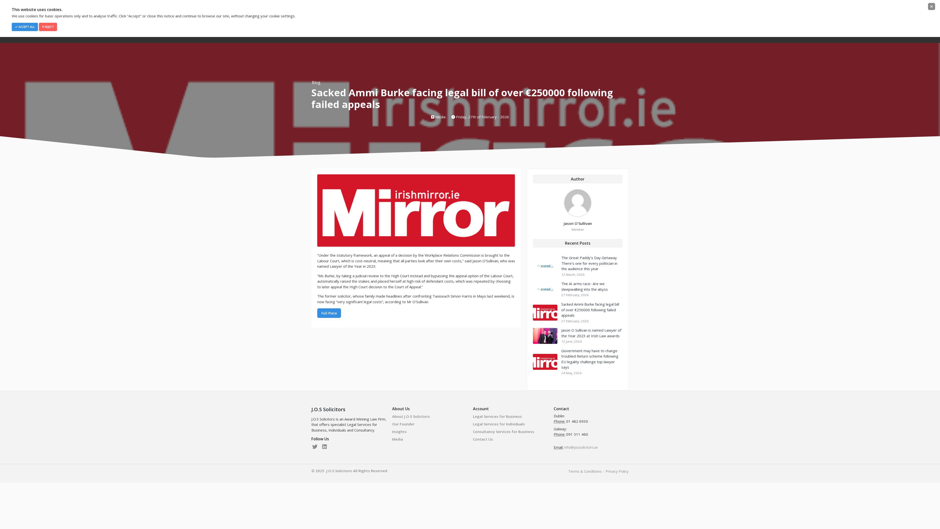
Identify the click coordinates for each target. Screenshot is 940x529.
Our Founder (403, 423)
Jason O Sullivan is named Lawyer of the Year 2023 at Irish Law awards (591, 333)
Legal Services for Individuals (499, 423)
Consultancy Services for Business (503, 431)
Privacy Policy (617, 471)
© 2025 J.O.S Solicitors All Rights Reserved (349, 470)
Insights (399, 431)
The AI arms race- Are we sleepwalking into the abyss (584, 286)
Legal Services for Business (497, 416)
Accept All (26, 27)
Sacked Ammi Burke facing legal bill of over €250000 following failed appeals (590, 310)
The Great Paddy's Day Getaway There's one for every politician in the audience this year (589, 263)
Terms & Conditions (585, 471)
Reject (49, 27)
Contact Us (483, 439)
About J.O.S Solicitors (411, 416)
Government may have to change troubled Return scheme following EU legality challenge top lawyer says (589, 359)
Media (440, 116)
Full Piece (329, 313)
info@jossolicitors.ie (581, 447)
